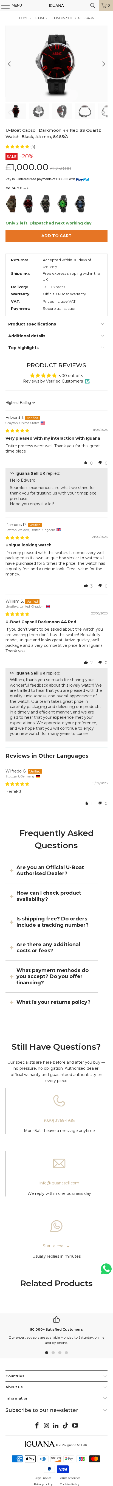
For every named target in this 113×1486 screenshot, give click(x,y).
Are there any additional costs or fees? (48, 948)
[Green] (63, 204)
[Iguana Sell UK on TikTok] (66, 1425)
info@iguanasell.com (59, 1183)
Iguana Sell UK (76, 1445)
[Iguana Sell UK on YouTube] (75, 1425)
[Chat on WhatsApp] (106, 1271)
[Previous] (9, 64)
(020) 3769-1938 (59, 1120)
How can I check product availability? (48, 896)
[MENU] (2, 5)
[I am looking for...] (92, 5)
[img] (17, 430)
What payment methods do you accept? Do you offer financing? (52, 976)
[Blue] (80, 204)
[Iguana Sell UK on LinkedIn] (56, 1425)
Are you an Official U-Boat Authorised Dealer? (50, 870)
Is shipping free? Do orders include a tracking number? (52, 922)
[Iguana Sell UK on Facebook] (37, 1425)
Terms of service (69, 1478)
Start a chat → (56, 1245)
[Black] (29, 204)
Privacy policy (43, 1484)
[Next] (103, 64)
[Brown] (12, 204)
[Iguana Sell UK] (56, 5)
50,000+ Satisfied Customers (56, 1329)
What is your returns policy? (53, 1002)
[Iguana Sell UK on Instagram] (47, 1425)
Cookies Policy (69, 1484)
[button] (17, 146)
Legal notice (43, 1478)
